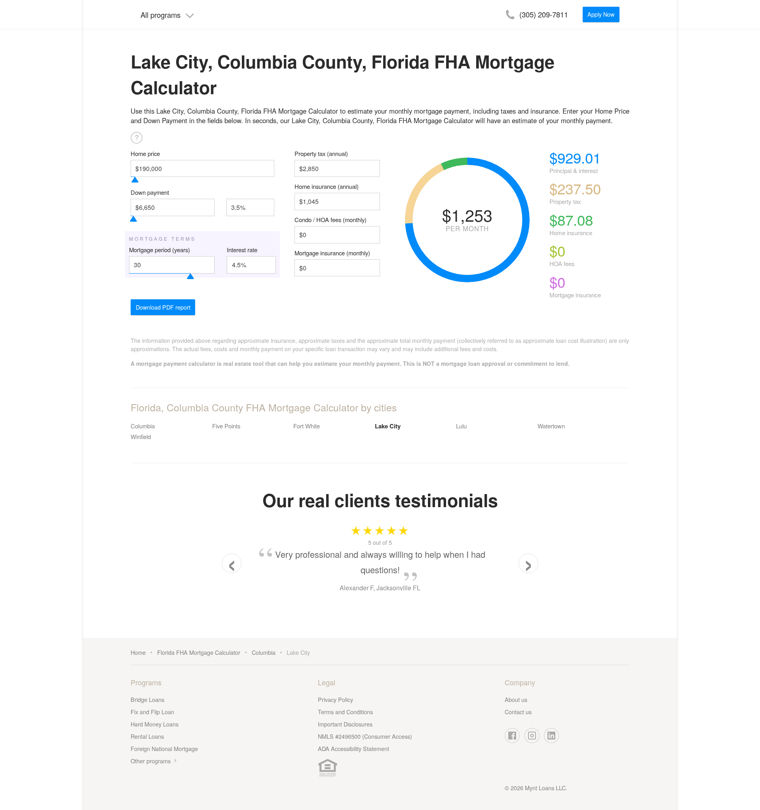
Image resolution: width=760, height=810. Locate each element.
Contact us (518, 711)
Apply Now (600, 14)
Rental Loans (147, 736)
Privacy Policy (335, 699)
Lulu (461, 426)
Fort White (306, 426)
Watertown (551, 426)
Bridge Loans (147, 699)
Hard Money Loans (155, 724)
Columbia (143, 426)
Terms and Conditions (345, 711)
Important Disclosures (345, 724)
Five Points (226, 426)
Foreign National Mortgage (164, 748)
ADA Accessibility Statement (353, 748)
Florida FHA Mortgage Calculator (198, 652)
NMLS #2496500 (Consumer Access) (365, 736)
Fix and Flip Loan (152, 711)
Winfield (141, 436)
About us (516, 699)
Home (138, 652)
